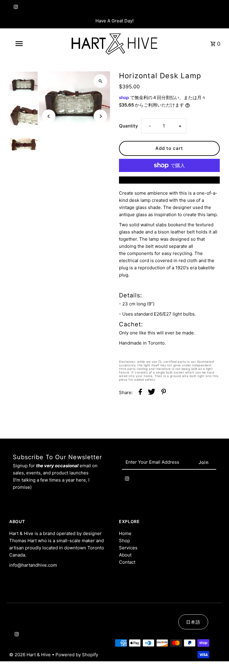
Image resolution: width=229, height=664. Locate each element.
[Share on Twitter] (151, 393)
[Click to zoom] (100, 81)
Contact (127, 562)
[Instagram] (15, 8)
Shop (124, 540)
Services (128, 548)
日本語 (193, 622)
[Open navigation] (29, 43)
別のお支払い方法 (169, 180)
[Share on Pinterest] (163, 393)
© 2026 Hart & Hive (30, 654)
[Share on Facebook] (140, 393)
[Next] (100, 116)
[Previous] (48, 116)
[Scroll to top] (216, 648)
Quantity (128, 126)
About (125, 555)
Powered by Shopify (76, 654)
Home (125, 533)
